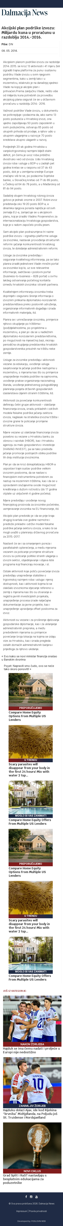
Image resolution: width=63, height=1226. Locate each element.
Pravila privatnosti (38, 1211)
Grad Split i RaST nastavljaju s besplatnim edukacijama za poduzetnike (24, 1179)
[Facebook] (26, 1196)
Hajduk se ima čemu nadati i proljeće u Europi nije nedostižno (31, 1050)
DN (11, 44)
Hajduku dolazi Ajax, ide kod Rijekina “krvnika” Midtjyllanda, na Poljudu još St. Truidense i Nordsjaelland (30, 1114)
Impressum (22, 1211)
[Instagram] (31, 1196)
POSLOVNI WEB (38, 1221)
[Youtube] (36, 1196)
